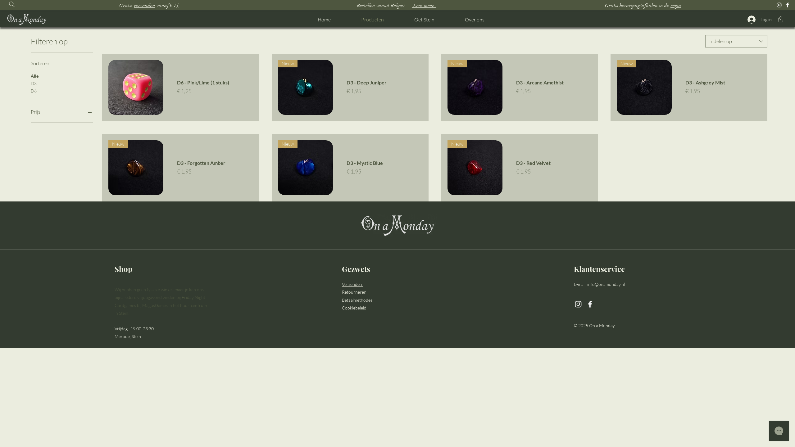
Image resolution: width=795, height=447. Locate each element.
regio (675, 5)
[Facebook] (787, 5)
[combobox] (736, 41)
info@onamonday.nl (606, 284)
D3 (34, 83)
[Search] (11, 4)
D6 (34, 90)
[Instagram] (779, 5)
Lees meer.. (424, 5)
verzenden (144, 5)
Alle (35, 76)
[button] (780, 19)
